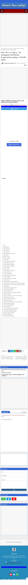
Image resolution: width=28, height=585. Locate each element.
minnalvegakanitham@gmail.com (14, 562)
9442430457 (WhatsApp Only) (14, 563)
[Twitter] (12, 351)
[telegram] (8, 499)
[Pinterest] (17, 351)
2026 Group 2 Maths (7, 372)
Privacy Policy (22, 579)
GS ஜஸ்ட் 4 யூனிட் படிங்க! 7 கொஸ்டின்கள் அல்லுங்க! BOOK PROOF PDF (13, 375)
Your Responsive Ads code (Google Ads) (14, 542)
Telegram (15, 109)
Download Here (14, 144)
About (9, 579)
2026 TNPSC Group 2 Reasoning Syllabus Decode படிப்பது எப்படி (13, 370)
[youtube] (14, 499)
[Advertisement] (14, 28)
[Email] (20, 351)
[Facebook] (9, 351)
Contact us (14, 579)
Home (4, 579)
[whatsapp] (3, 499)
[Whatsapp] (15, 351)
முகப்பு (2, 48)
